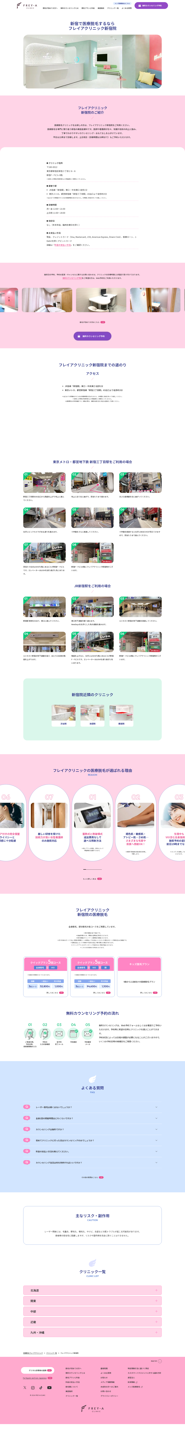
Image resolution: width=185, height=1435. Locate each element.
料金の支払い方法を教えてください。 (53, 1151)
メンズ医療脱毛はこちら (122, 3)
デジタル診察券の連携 (37, 1370)
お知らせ (104, 1377)
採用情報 (131, 1382)
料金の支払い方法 (63, 244)
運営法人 (131, 1377)
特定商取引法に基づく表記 (138, 1368)
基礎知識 (104, 1368)
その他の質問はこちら (89, 1177)
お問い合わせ (106, 1391)
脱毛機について (72, 1386)
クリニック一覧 (113, 8)
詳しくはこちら (52, 993)
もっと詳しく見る (89, 879)
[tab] (84, 869)
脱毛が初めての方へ (50, 8)
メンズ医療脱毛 (134, 1386)
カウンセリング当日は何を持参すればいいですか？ (59, 1162)
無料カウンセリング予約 (152, 5)
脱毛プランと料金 (88, 8)
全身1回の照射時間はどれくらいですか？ (54, 1118)
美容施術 (101, 8)
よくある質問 (127, 8)
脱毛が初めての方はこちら (89, 322)
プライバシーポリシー (109, 1396)
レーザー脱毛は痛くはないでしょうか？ (54, 1107)
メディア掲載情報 (108, 1382)
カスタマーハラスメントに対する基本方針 (144, 1373)
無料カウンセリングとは (70, 8)
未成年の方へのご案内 (109, 1386)
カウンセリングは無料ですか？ (50, 1129)
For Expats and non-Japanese (35, 1378)
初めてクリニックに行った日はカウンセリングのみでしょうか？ (65, 1140)
